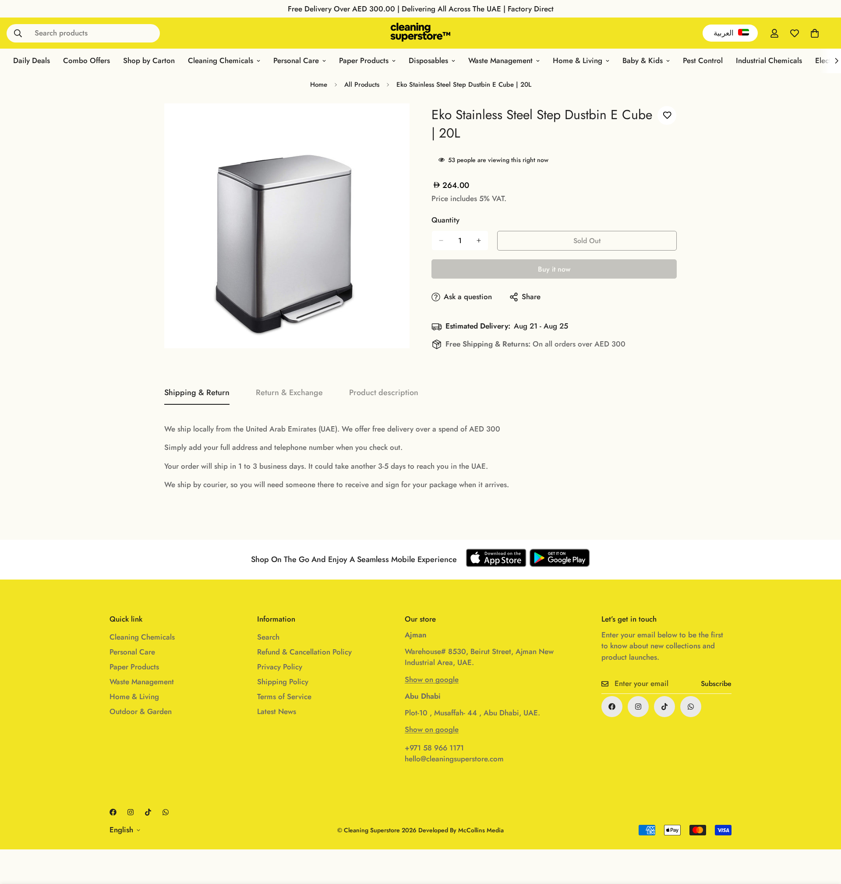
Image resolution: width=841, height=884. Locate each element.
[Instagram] (638, 706)
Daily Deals (31, 60)
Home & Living (577, 60)
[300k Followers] (611, 706)
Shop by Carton (149, 60)
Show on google (432, 679)
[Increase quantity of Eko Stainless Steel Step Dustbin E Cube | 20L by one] (479, 240)
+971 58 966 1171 (434, 748)
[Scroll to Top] (824, 836)
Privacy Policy (279, 666)
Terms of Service (284, 696)
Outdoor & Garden (141, 711)
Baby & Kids (642, 60)
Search (268, 637)
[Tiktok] (664, 706)
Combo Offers (86, 60)
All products (361, 84)
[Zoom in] (393, 122)
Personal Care (296, 60)
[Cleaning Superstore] (420, 33)
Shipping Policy (282, 681)
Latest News (276, 711)
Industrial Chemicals (769, 60)
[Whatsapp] (690, 706)
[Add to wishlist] (667, 115)
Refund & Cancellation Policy (304, 652)
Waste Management (500, 60)
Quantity (445, 220)
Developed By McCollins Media (461, 830)
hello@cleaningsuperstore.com (454, 758)
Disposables (428, 60)
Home (318, 84)
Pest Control (703, 60)
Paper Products (364, 60)
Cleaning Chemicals (220, 60)
